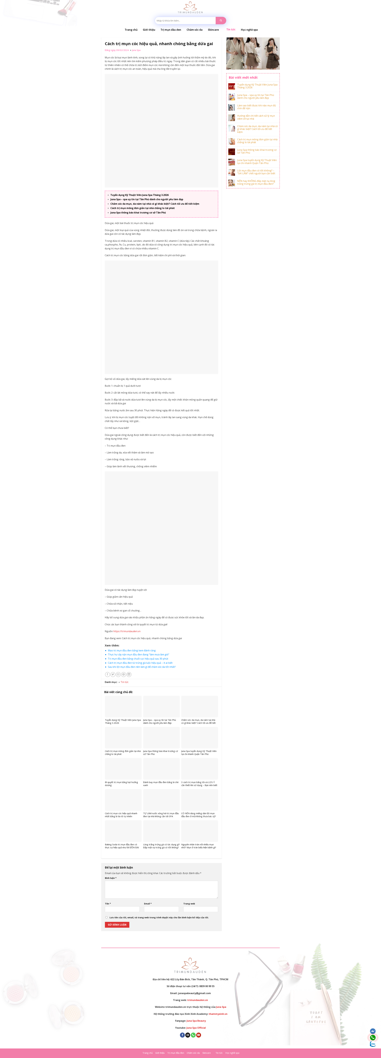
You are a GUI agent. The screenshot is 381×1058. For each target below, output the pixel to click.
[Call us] (193, 1035)
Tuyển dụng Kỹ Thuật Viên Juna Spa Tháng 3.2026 (139, 195)
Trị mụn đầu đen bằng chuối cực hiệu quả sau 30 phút (138, 658)
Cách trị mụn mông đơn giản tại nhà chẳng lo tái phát (142, 208)
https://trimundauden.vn (126, 631)
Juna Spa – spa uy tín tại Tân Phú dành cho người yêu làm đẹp (146, 199)
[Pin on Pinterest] (123, 674)
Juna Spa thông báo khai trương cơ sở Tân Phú (138, 212)
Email (148, 903)
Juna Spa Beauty (196, 1020)
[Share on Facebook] (107, 674)
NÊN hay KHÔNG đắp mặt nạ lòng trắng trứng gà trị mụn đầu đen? (256, 182)
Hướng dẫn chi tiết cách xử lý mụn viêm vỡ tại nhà (256, 117)
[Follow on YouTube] (198, 1035)
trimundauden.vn (197, 1000)
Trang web (189, 903)
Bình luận (111, 878)
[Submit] (221, 20)
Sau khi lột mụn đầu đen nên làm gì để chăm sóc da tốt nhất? (142, 666)
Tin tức (124, 682)
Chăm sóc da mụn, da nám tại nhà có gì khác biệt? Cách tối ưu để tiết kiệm (154, 203)
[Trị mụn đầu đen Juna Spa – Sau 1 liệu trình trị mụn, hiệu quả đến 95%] (190, 7)
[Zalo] (373, 1044)
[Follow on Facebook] (182, 1035)
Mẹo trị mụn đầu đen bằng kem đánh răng (132, 650)
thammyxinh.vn (218, 1014)
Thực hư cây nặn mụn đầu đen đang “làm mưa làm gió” (138, 654)
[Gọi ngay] (373, 1037)
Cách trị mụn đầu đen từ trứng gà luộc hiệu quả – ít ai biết (140, 662)
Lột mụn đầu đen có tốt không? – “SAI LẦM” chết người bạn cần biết (256, 172)
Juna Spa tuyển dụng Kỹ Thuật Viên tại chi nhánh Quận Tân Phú (257, 161)
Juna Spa (221, 1007)
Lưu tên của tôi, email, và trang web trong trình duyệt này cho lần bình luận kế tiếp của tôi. (159, 917)
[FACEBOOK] (373, 1031)
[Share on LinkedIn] (129, 674)
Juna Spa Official (196, 1027)
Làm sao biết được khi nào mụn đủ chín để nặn (256, 107)
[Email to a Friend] (118, 674)
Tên (108, 903)
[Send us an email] (187, 1035)
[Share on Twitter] (112, 674)
